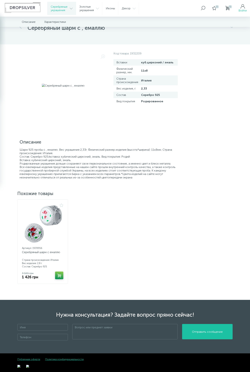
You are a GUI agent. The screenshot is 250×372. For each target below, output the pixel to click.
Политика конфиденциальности (64, 359)
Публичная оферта (28, 359)
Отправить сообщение (207, 331)
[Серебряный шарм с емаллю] (42, 224)
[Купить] (59, 275)
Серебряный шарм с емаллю (41, 252)
